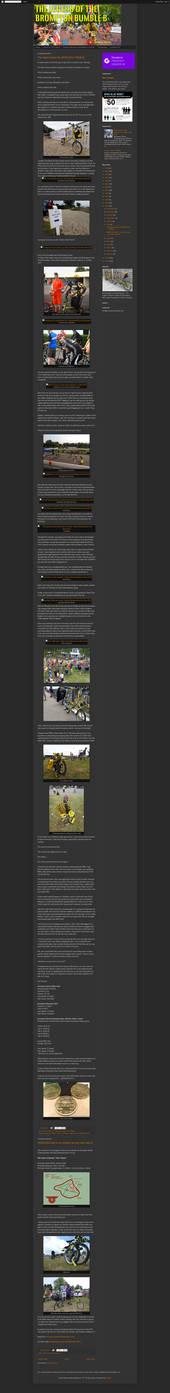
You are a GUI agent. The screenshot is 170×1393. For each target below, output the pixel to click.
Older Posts (90, 1359)
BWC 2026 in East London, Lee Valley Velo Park (122, 132)
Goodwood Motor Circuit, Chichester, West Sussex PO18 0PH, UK (67, 1133)
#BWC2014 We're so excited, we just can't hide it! (65, 1142)
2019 (107, 190)
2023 (107, 178)
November (111, 212)
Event (44, 1131)
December (111, 209)
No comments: (45, 1350)
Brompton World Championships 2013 (60, 1337)
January (110, 254)
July (108, 224)
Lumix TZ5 (50, 1353)
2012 (107, 261)
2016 (107, 200)
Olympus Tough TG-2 (62, 1131)
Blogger (108, 1378)
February (110, 251)
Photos (72, 1131)
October (110, 215)
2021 (107, 184)
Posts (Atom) (52, 1363)
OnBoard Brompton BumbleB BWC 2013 (65, 1342)
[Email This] (55, 1128)
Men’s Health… (108, 78)
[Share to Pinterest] (64, 1128)
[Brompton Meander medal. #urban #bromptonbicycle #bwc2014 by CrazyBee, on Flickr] (66, 600)
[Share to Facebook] (62, 1128)
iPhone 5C (50, 1131)
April (109, 244)
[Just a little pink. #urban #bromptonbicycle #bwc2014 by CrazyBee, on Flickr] (66, 641)
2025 (107, 171)
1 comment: (44, 1128)
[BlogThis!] (58, 1128)
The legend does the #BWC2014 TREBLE (61, 57)
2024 (107, 174)
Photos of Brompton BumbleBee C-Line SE (78, 47)
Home (38, 47)
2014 (107, 206)
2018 (107, 193)
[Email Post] (51, 1128)
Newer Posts (42, 1359)
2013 (107, 258)
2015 (107, 203)
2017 (107, 196)
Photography (102, 47)
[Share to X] (60, 1128)
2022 (107, 181)
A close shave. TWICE (112, 150)
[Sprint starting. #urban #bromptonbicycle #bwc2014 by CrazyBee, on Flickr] (66, 385)
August (109, 221)
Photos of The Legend (51, 47)
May (108, 241)
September (111, 218)
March (109, 248)
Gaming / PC (115, 47)
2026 (107, 168)
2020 (107, 187)
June (109, 238)
